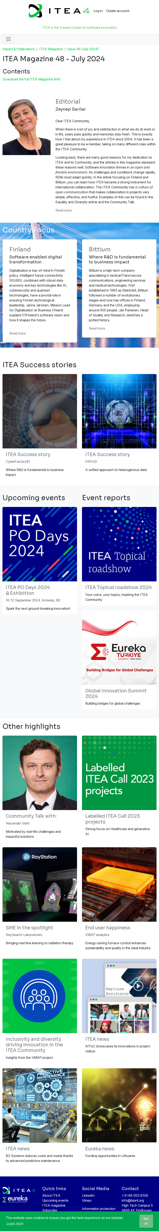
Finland (20, 249)
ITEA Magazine (51, 49)
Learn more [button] (15, 1223)
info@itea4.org (133, 1200)
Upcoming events (55, 1200)
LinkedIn (88, 1195)
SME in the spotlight (29, 928)
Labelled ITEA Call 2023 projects (112, 819)
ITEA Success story (28, 455)
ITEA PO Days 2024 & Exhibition (28, 590)
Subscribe (49, 1210)
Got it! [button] (146, 1221)
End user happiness (107, 928)
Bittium (100, 249)
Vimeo (87, 1200)
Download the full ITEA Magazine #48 (31, 79)
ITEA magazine (53, 1205)
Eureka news (99, 1149)
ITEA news (97, 1039)
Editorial (67, 101)
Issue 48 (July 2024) (83, 49)
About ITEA (51, 1195)
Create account (117, 11)
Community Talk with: (31, 816)
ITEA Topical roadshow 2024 (118, 587)
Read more (63, 210)
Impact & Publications (18, 49)
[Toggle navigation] (8, 39)
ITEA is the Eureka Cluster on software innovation (79, 27)
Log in (98, 11)
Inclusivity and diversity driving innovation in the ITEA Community (34, 1044)
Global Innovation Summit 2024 (116, 693)
